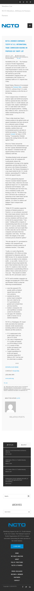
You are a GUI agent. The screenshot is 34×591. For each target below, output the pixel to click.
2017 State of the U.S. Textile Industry (15, 469)
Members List (7, 6)
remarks (13, 134)
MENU (29, 25)
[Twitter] (23, 2)
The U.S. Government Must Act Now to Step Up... (15, 451)
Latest (24, 445)
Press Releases (21, 55)
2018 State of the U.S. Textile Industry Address (15, 460)
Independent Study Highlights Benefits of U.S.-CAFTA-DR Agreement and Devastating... (16, 480)
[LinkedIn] (30, 2)
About (17, 559)
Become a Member (17, 574)
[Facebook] (20, 2)
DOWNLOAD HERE (11, 367)
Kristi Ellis (16, 371)
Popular (10, 445)
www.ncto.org (9, 378)
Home (17, 553)
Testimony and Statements (20, 57)
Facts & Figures (17, 565)
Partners (5, 15)
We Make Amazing (17, 556)
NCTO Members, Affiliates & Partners (16, 11)
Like (19, 58)
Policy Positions (17, 562)
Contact (17, 580)
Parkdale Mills (17, 87)
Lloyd (18, 398)
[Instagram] (27, 2)
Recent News (8, 57)
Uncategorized (9, 58)
